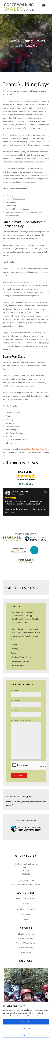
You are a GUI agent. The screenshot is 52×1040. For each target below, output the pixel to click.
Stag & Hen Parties (26, 934)
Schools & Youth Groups (26, 943)
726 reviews (30, 479)
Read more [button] (9, 513)
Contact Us (26, 952)
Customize (26, 1028)
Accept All (26, 1022)
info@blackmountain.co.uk (28, 884)
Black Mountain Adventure (37, 449)
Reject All (26, 1035)
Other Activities (26, 947)
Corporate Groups (26, 938)
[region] (26, 1021)
